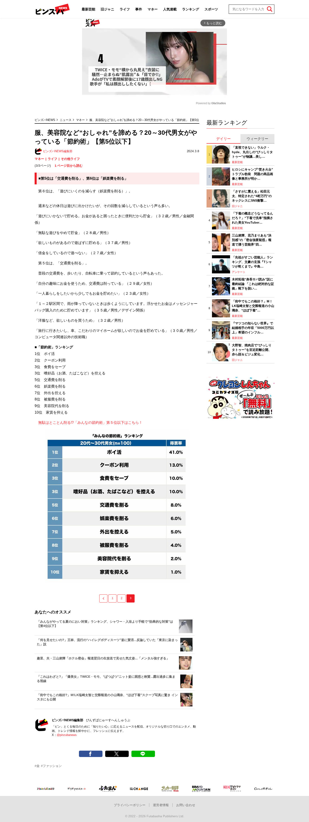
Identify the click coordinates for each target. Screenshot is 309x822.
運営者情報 (161, 805)
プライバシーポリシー (129, 805)
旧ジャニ (107, 9)
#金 (37, 766)
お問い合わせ (185, 805)
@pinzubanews (67, 735)
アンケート (238, 272)
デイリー (223, 139)
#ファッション (51, 766)
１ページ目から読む (68, 165)
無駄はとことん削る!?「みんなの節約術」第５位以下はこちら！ (89, 422)
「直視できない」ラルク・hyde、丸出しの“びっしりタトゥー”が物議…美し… (252, 152)
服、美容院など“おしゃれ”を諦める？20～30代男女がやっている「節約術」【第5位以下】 (148, 119)
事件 (138, 9)
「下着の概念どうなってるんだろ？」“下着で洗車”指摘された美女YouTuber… (252, 218)
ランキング (190, 9)
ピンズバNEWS (45, 119)
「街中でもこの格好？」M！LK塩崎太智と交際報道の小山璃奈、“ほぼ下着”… (253, 305)
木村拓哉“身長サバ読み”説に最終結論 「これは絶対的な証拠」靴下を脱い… (253, 283)
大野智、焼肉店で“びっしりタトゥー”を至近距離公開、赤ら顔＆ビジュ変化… (251, 349)
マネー (152, 9)
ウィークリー (257, 139)
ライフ (125, 9)
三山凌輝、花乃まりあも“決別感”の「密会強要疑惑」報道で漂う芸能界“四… (251, 240)
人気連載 (170, 9)
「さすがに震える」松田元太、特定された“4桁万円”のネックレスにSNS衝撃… (252, 196)
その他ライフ (70, 159)
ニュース (65, 119)
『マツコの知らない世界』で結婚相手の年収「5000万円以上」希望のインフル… (253, 327)
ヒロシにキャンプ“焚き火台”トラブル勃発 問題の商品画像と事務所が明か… (252, 174)
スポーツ (211, 9)
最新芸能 (88, 9)
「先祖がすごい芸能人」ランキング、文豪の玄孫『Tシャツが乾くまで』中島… (252, 262)
